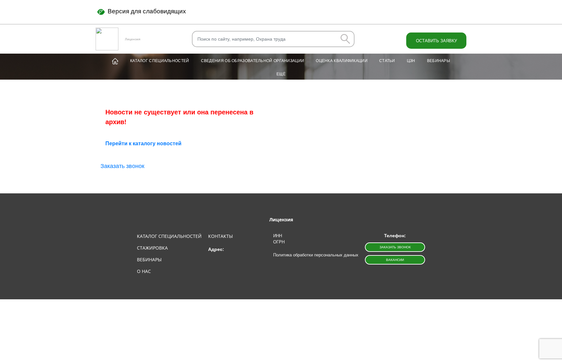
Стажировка (152, 248)
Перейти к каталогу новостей (143, 143)
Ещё (281, 74)
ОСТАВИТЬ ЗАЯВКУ (436, 40)
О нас (144, 271)
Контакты (220, 236)
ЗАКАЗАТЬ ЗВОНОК (395, 247)
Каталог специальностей (159, 60)
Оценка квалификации (342, 60)
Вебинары (438, 60)
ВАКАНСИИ (395, 260)
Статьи (387, 60)
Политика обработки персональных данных (315, 255)
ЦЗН (411, 60)
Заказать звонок (122, 166)
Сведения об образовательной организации (252, 60)
